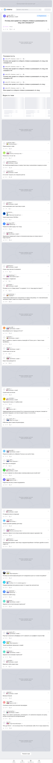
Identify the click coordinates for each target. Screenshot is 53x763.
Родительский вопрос (15, 701)
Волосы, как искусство (16, 131)
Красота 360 (12, 387)
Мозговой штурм (14, 254)
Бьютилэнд (12, 499)
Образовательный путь (15, 192)
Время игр (12, 202)
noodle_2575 (7, 58)
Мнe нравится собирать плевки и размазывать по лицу (21, 90)
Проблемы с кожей (13, 16)
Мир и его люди (14, 398)
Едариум (11, 273)
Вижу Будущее (14, 439)
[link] (26, 123)
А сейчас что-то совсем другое (17, 560)
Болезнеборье (13, 122)
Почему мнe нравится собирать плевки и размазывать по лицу (24, 84)
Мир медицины (14, 551)
